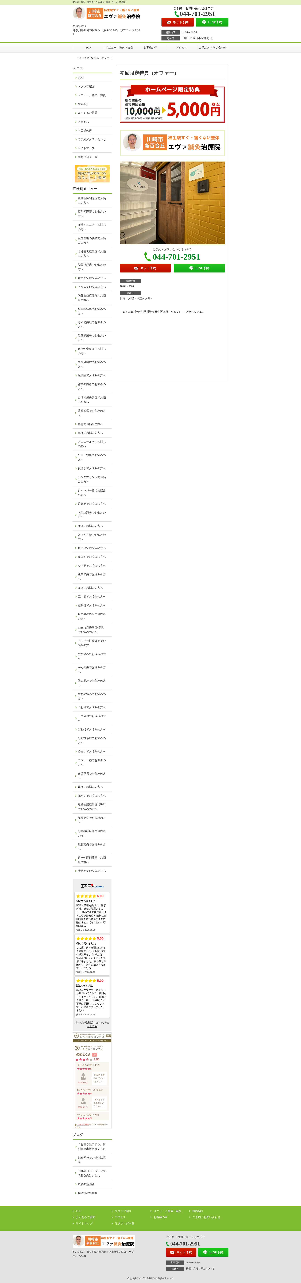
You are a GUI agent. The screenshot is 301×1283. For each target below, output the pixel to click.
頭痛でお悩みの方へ (90, 587)
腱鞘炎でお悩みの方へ (92, 605)
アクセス (181, 47)
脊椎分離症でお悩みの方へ (92, 364)
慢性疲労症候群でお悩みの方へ (92, 253)
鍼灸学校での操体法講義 (92, 1160)
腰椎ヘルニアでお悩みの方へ (92, 227)
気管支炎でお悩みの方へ (92, 846)
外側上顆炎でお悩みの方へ (92, 457)
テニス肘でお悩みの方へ (92, 718)
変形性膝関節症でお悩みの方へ (92, 200)
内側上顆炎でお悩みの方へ (92, 515)
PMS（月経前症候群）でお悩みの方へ (92, 630)
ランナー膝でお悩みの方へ (92, 762)
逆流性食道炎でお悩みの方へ (92, 351)
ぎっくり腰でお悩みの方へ (92, 537)
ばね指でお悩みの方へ (92, 729)
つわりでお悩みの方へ (92, 707)
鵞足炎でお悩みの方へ (92, 277)
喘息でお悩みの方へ (90, 424)
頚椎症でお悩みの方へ (92, 375)
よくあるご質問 (87, 112)
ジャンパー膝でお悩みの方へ (92, 492)
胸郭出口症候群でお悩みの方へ (92, 298)
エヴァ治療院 (83, 1124)
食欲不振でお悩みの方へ (92, 776)
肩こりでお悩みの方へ (92, 548)
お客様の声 (150, 47)
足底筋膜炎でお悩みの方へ (92, 338)
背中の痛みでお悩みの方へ (92, 386)
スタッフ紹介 (86, 86)
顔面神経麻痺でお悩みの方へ (92, 833)
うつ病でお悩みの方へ (92, 286)
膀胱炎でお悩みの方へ (92, 870)
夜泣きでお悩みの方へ (92, 468)
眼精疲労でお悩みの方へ (92, 413)
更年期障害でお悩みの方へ (92, 214)
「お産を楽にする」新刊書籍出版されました (92, 1146)
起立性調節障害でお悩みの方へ (92, 860)
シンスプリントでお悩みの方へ (92, 479)
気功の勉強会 (86, 1184)
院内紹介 (83, 104)
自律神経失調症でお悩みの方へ (92, 399)
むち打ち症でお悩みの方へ (92, 740)
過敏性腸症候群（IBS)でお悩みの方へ (91, 806)
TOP (88, 47)
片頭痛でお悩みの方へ (92, 503)
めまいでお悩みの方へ (92, 751)
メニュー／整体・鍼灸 (119, 47)
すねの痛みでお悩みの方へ (92, 696)
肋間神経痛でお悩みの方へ (92, 267)
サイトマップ (86, 148)
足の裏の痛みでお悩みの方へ (92, 616)
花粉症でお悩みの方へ (92, 795)
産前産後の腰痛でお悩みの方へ (92, 240)
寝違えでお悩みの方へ (92, 556)
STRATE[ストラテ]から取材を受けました (92, 1173)
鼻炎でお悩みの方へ (90, 432)
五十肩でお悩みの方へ (92, 596)
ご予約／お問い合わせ (213, 47)
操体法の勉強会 (87, 1193)
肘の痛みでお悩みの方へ (92, 656)
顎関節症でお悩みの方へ (92, 820)
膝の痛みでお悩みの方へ (92, 683)
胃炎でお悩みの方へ (90, 786)
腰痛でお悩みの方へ (90, 525)
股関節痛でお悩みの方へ (92, 576)
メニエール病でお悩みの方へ (92, 444)
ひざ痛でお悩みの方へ (92, 565)
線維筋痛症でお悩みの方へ (92, 324)
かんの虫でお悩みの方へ (92, 669)
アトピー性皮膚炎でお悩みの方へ (92, 643)
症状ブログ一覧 (87, 156)
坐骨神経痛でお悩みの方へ (92, 311)
